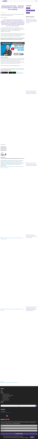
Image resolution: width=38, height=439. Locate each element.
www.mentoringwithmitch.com (14, 65)
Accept (32, 437)
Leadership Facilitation (6, 398)
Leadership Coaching (6, 394)
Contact (2, 402)
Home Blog (3, 382)
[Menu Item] (1, 416)
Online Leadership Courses (7, 396)
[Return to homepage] (4, 1)
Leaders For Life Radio (30, 10)
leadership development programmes (14, 163)
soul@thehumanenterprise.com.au (6, 412)
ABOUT (2, 391)
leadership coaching (4, 163)
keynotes (21, 163)
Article (28, 8)
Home (2, 390)
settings (27, 437)
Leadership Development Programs (8, 395)
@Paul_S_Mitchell (8, 160)
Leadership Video (8, 382)
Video (2, 381)
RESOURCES (2, 401)
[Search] (36, 406)
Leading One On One (14, 382)
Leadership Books (5, 397)
